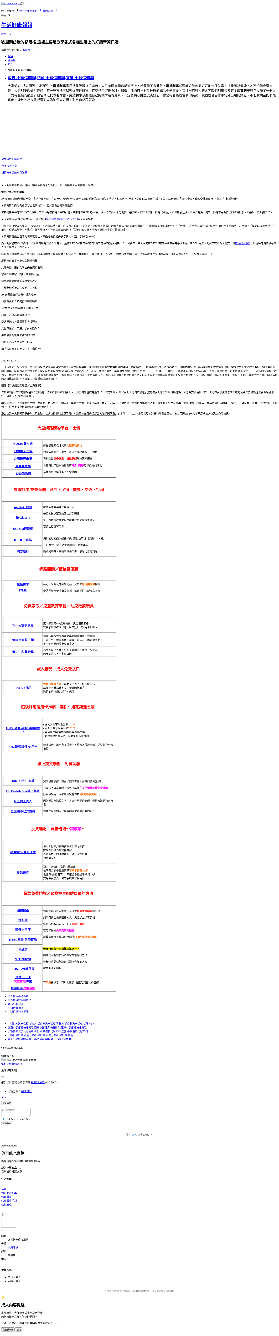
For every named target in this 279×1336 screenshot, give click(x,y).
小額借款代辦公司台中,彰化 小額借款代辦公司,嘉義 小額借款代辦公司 (48, 1031)
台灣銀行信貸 (9, 166)
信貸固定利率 (9, 1193)
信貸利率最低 (242, 243)
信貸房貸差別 (9, 1200)
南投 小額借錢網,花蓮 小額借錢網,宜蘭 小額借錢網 (51, 78)
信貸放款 (6, 1204)
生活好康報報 (16, 25)
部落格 (12, 60)
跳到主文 (6, 34)
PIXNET (115, 1291)
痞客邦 (35, 1082)
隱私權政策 (157, 1291)
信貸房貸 (6, 1197)
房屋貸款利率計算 (11, 159)
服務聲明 (170, 1291)
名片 (10, 64)
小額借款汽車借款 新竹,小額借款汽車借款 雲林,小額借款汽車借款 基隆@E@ (51, 1023)
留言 (42, 1082)
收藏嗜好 (28, 50)
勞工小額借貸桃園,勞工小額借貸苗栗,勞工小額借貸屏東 (39, 1039)
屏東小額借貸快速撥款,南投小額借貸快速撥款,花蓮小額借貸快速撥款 (47, 1027)
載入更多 (7, 1103)
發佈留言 (7, 1123)
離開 (18, 1329)
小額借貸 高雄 (16, 1007)
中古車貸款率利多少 (19, 1000)
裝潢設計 (26, 1091)
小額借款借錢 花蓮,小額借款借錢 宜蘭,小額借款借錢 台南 (40, 1035)
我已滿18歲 (8, 1329)
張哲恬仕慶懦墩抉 (11, 1064)
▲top (4, 1097)
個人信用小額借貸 (18, 996)
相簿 (10, 56)
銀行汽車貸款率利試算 (14, 172)
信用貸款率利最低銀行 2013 (62, 219)
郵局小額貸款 (15, 1004)
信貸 (3, 1189)
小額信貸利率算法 (18, 1011)
